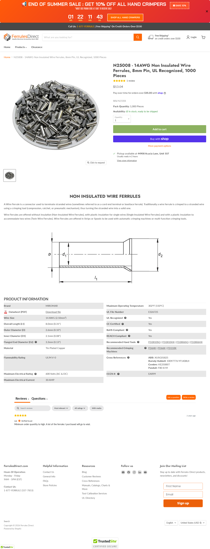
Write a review (188, 397)
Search (7, 521)
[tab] (39, 399)
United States (191, 522)
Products (20, 46)
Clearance (36, 46)
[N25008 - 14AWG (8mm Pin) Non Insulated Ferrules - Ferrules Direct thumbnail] (10, 175)
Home (7, 46)
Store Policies (50, 485)
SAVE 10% (181, 5)
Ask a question (173, 397)
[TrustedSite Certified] (105, 543)
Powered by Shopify (12, 528)
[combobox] (88, 37)
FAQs (45, 480)
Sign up (183, 503)
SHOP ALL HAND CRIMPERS (125, 17)
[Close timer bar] (207, 11)
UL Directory (88, 497)
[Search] (138, 37)
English (169, 522)
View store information (127, 161)
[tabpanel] (105, 425)
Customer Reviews (91, 476)
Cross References (91, 480)
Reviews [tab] (22, 398)
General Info (49, 476)
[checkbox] (96, 408)
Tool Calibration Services (94, 493)
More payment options (159, 146)
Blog (84, 472)
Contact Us (48, 472)
